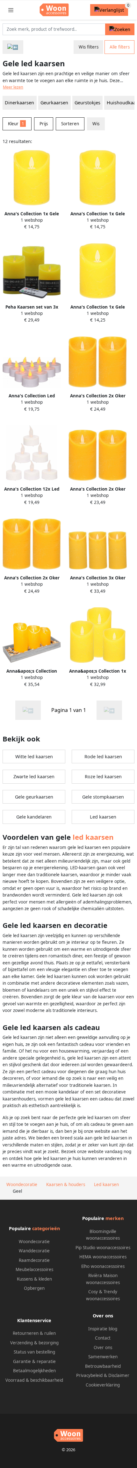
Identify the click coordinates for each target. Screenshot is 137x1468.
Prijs (44, 124)
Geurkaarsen (54, 103)
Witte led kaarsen (34, 757)
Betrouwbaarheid (103, 1366)
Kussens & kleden (34, 1279)
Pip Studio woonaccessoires (103, 1247)
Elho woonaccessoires (103, 1266)
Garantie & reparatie (34, 1361)
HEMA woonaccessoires (102, 1257)
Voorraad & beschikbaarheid (34, 1380)
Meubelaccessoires (34, 1269)
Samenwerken (103, 1357)
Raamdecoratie (34, 1260)
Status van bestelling (34, 1352)
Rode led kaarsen (103, 757)
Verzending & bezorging (34, 1343)
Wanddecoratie (34, 1251)
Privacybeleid (89, 1375)
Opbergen (34, 1288)
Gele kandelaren (34, 817)
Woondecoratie (34, 1241)
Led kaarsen (103, 817)
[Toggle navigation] (11, 10)
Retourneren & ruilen (34, 1333)
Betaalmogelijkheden (34, 1370)
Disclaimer (118, 1375)
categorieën (46, 1228)
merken (114, 1218)
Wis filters (88, 47)
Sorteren (70, 124)
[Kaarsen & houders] (13, 47)
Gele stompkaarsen (103, 797)
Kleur (16, 124)
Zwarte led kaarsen (33, 776)
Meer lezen (13, 87)
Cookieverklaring (103, 1385)
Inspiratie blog (102, 1329)
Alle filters (120, 47)
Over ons (103, 1347)
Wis (95, 124)
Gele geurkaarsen (34, 797)
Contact (103, 1338)
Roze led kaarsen (103, 776)
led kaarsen (93, 837)
